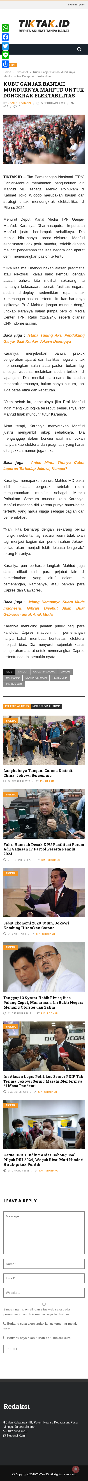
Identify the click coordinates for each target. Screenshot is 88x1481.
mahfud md (13, 678)
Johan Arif (47, 781)
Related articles (17, 706)
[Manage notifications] (75, 1469)
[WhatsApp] (5, 27)
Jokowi (65, 671)
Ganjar (22, 671)
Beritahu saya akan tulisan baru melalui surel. (39, 1338)
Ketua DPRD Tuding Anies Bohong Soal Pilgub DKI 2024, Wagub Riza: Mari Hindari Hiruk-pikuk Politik (43, 1160)
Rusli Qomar (49, 1013)
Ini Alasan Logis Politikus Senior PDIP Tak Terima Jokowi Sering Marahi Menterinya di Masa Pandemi (43, 1081)
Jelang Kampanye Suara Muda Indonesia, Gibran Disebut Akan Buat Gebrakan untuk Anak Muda (44, 608)
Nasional (11, 720)
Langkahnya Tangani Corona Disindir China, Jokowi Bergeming (38, 773)
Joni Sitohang (19, 103)
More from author (46, 706)
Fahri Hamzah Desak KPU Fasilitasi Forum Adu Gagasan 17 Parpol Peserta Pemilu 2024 (43, 849)
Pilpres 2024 (14, 684)
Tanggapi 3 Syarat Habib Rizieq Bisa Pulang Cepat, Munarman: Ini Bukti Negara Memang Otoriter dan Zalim (43, 1002)
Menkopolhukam (36, 678)
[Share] (5, 64)
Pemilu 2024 (60, 678)
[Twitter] (5, 46)
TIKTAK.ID (42, 1474)
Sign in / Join (76, 4)
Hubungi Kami (16, 1435)
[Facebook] (5, 37)
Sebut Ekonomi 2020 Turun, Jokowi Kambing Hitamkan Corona (36, 925)
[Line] (5, 55)
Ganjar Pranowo (44, 671)
